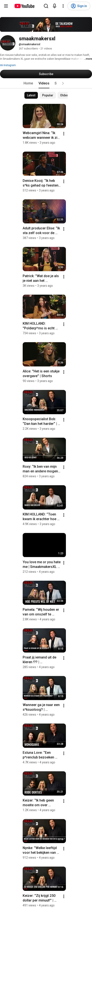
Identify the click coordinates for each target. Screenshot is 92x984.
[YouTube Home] (24, 6)
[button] (63, 83)
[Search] (46, 6)
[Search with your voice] (54, 6)
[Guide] (6, 6)
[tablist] (46, 83)
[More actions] (63, 133)
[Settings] (63, 6)
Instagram (9, 65)
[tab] (28, 83)
